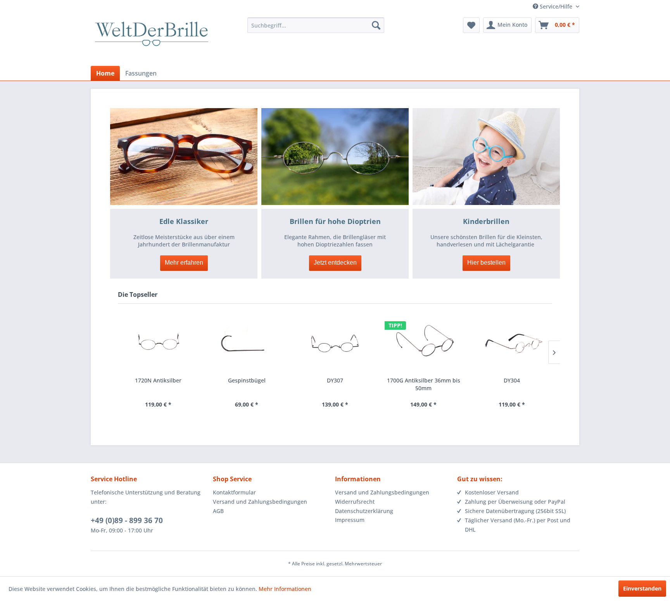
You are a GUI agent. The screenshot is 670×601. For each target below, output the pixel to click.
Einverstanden (642, 588)
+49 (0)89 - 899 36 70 (127, 520)
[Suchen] (376, 25)
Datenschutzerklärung (364, 511)
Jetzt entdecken (335, 262)
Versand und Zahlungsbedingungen (260, 501)
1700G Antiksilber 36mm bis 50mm (423, 384)
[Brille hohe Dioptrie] (335, 156)
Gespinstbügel (247, 380)
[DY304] (511, 343)
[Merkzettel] (471, 25)
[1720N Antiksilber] (158, 343)
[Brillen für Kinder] (486, 156)
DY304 (512, 380)
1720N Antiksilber (158, 380)
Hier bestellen (486, 262)
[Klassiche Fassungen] (183, 156)
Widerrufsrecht (355, 501)
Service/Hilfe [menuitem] (556, 6)
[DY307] (335, 343)
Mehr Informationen (285, 588)
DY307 (335, 380)
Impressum (349, 520)
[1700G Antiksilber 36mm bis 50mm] (423, 343)
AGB (218, 511)
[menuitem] (315, 25)
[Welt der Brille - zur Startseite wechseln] (152, 40)
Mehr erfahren (184, 262)
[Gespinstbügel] (246, 343)
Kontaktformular (234, 492)
